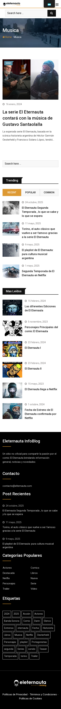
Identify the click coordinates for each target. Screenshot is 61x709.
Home (8, 37)
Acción (26, 613)
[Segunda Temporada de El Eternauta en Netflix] (11, 271)
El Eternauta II (33, 368)
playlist (24, 642)
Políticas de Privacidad (15, 694)
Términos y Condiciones (43, 694)
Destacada (9, 573)
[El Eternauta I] (12, 349)
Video (34, 588)
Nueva (34, 578)
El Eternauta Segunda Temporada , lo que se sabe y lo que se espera (40, 212)
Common (49, 192)
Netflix (6, 578)
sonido (31, 649)
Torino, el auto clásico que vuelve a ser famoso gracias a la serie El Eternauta (40, 233)
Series (20, 649)
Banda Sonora (11, 621)
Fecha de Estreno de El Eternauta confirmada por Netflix (40, 414)
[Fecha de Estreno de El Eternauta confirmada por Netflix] (12, 411)
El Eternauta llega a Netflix (41, 389)
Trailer (6, 588)
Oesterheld (43, 635)
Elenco (47, 621)
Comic (26, 621)
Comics (35, 567)
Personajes (9, 583)
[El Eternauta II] (12, 370)
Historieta (48, 628)
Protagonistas (39, 642)
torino (24, 656)
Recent (11, 192)
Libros (34, 573)
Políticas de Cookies (30, 698)
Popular (30, 192)
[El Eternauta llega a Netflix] (12, 390)
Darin (37, 621)
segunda (8, 649)
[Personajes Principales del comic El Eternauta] (12, 328)
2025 (16, 613)
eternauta (23, 628)
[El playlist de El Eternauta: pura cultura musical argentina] (11, 250)
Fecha (35, 628)
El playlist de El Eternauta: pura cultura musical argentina (37, 254)
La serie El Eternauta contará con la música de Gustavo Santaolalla (28, 118)
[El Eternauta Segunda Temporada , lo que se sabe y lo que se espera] (11, 207)
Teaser (43, 649)
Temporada (10, 656)
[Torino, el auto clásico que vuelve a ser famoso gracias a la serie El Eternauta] (11, 229)
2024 (6, 613)
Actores (7, 567)
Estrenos (9, 628)
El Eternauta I (33, 347)
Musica (18, 635)
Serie (33, 583)
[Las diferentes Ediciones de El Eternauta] (12, 307)
